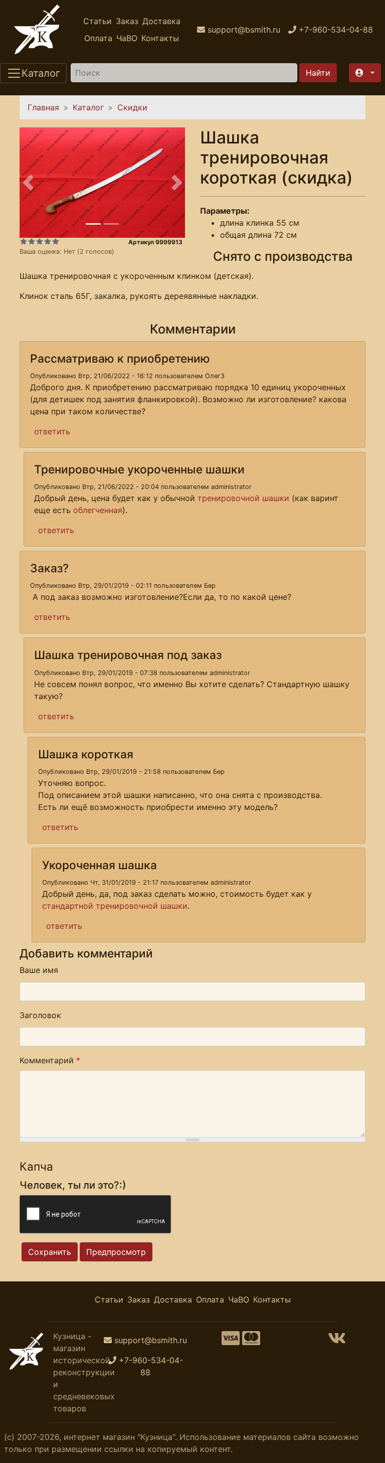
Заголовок (40, 1015)
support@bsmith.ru (150, 1340)
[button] (365, 72)
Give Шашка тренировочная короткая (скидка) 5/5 (56, 241)
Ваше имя (39, 970)
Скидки (132, 107)
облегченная (97, 510)
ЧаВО (126, 38)
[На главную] (37, 29)
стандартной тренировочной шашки (114, 906)
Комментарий (50, 1060)
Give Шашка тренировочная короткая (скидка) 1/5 (24, 241)
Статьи (97, 21)
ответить (52, 431)
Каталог (88, 107)
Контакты (160, 38)
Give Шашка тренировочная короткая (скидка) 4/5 (48, 241)
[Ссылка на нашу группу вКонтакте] (337, 1341)
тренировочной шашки (243, 498)
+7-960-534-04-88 (151, 1366)
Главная (43, 107)
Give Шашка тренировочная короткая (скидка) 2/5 (32, 241)
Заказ (127, 21)
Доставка (161, 21)
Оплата (98, 38)
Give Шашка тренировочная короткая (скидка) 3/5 (40, 241)
